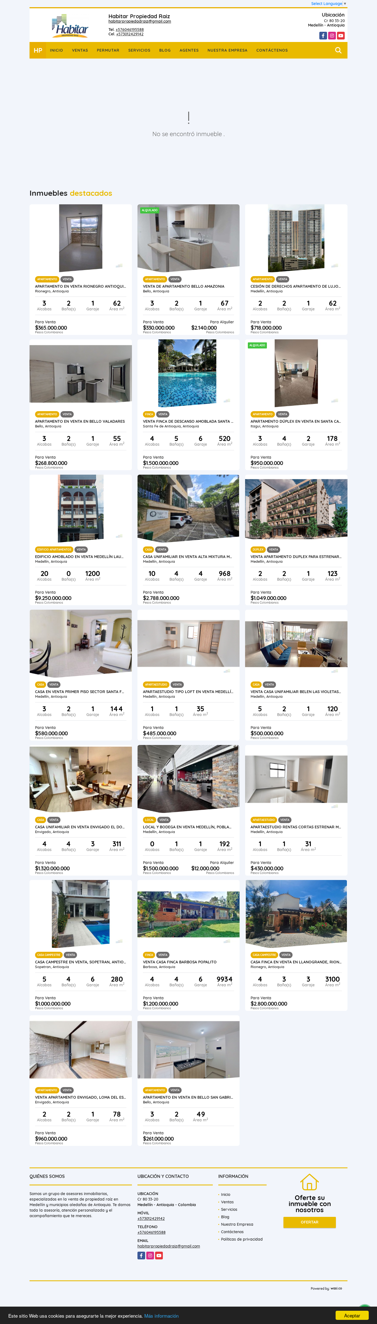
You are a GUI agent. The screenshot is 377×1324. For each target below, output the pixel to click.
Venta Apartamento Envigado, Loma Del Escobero (80, 1097)
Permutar (108, 50)
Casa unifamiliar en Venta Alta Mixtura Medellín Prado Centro (188, 556)
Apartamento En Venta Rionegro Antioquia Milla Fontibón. (80, 286)
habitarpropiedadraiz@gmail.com (139, 21)
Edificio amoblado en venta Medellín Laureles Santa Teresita (80, 556)
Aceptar (352, 1315)
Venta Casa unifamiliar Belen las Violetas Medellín (296, 691)
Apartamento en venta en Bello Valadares (80, 421)
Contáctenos (272, 50)
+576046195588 (130, 29)
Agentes (189, 50)
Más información (161, 1315)
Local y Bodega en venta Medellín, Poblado (188, 827)
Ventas (80, 50)
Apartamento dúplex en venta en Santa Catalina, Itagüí (296, 421)
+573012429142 (130, 33)
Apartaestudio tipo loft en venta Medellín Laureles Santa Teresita (188, 691)
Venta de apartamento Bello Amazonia (183, 286)
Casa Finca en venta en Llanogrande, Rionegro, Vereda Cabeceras (296, 962)
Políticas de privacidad (242, 1239)
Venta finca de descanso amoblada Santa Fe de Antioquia (188, 421)
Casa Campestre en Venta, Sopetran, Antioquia (80, 962)
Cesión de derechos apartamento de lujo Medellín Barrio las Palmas (296, 286)
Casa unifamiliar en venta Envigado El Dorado (80, 827)
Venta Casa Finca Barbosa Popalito (180, 962)
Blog (165, 50)
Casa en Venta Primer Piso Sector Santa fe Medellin (80, 691)
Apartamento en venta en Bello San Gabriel (188, 1097)
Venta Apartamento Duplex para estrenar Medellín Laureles (296, 556)
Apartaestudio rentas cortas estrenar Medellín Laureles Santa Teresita (296, 827)
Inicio (56, 50)
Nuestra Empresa (228, 50)
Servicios (139, 50)
